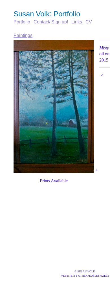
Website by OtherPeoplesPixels (84, 275)
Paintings (23, 35)
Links (76, 21)
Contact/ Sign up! (51, 21)
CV (88, 21)
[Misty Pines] (54, 106)
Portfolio (22, 21)
